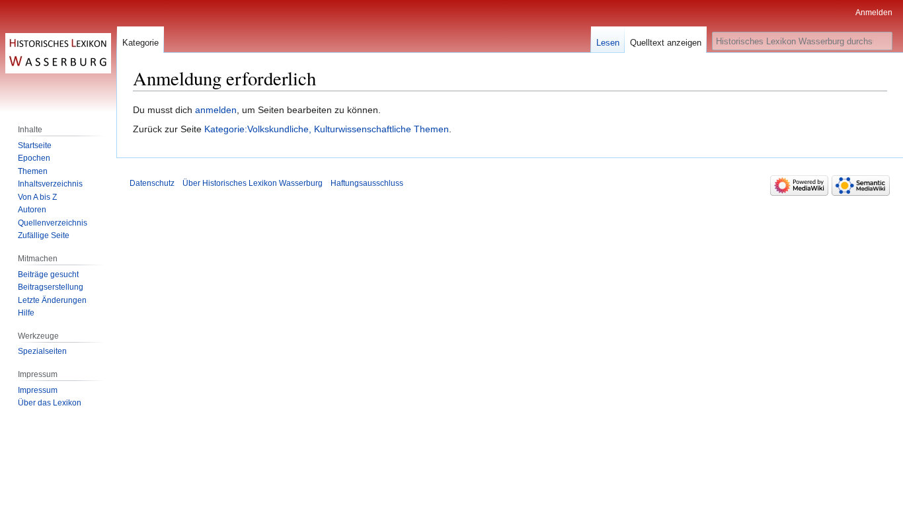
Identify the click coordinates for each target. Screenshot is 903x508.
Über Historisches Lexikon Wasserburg (252, 183)
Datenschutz (152, 183)
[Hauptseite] (58, 53)
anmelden (216, 110)
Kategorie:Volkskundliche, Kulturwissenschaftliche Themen (326, 129)
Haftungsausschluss (367, 183)
